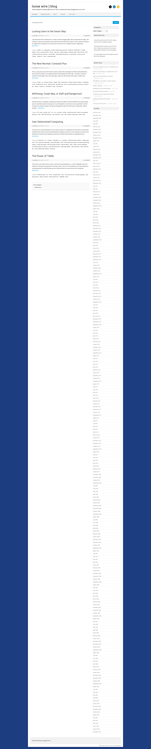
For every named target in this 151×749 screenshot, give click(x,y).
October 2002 (96, 712)
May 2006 (95, 593)
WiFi (65, 114)
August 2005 (96, 618)
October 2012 (96, 378)
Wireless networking (72, 114)
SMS (65, 84)
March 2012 (96, 398)
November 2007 (97, 542)
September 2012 (97, 381)
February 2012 (96, 401)
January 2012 (96, 403)
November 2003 (97, 678)
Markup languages (80, 174)
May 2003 (95, 695)
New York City (81, 52)
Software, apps (41, 174)
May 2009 (95, 491)
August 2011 (96, 418)
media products (73, 52)
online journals (51, 84)
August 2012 (96, 384)
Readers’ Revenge (97, 85)
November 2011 (97, 409)
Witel (80, 114)
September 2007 (97, 548)
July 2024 (95, 143)
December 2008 (97, 505)
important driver (44, 52)
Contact (62, 14)
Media (39, 50)
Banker (55, 82)
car (55, 112)
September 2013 (97, 353)
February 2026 (96, 112)
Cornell (64, 112)
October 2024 (96, 135)
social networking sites (54, 146)
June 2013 (95, 361)
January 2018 (96, 251)
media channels (64, 52)
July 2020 (95, 211)
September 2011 (97, 415)
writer (53, 86)
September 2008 (97, 514)
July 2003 (95, 689)
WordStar (52, 148)
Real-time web (59, 84)
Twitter (34, 56)
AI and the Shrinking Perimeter (100, 91)
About (55, 14)
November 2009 (97, 477)
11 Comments (86, 126)
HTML (38, 52)
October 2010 (96, 446)
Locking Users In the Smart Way (49, 31)
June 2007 (95, 556)
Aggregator (47, 50)
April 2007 (95, 562)
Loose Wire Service (69, 174)
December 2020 (97, 197)
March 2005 (96, 632)
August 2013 (96, 355)
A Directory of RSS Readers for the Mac (103, 76)
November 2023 (97, 157)
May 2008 (95, 525)
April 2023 (95, 160)
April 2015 (95, 313)
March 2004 (96, 666)
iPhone (51, 52)
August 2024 (96, 140)
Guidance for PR (45, 14)
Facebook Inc (77, 50)
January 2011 (96, 437)
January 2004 (96, 672)
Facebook (70, 50)
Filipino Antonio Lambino (75, 82)
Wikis (66, 176)
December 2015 (97, 293)
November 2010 (97, 443)
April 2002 (95, 723)
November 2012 (97, 375)
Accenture (64, 140)
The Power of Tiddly (43, 156)
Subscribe (34, 14)
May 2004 (95, 661)
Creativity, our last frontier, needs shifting (103, 94)
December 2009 (97, 474)
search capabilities (82, 144)
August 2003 (96, 686)
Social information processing (39, 54)
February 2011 (96, 434)
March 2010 (96, 466)
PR (38, 112)
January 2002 (96, 729)
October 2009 (96, 480)
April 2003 (95, 697)
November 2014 (97, 321)
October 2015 (96, 299)
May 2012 (95, 392)
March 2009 (96, 497)
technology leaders (65, 146)
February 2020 (96, 225)
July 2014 (95, 330)
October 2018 (96, 237)
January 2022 (96, 177)
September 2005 (97, 615)
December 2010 (97, 440)
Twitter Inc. (39, 56)
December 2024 (97, 129)
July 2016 (95, 279)
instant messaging (41, 144)
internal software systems (53, 144)
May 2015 (95, 310)
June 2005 (95, 624)
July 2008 (95, 519)
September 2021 (97, 183)
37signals (49, 140)
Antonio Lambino (48, 82)
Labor (71, 144)
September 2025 (97, 118)
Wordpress (118, 745)
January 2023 (96, 166)
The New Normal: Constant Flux (49, 63)
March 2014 (96, 338)
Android (53, 50)
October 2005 (96, 613)
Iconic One (101, 745)
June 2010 (95, 457)
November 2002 (97, 709)
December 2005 (97, 607)
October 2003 (96, 681)
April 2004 (95, 664)
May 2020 (95, 217)
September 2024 (97, 138)
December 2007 (97, 539)
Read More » (35, 45)
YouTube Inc (59, 86)
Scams (41, 112)
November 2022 (97, 169)
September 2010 (97, 449)
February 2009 (96, 500)
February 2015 (96, 316)
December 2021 (97, 180)
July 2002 (95, 717)
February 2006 (96, 601)
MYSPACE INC (39, 84)
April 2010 (95, 463)
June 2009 (95, 488)
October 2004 (96, 647)
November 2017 (97, 256)
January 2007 (96, 570)
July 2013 (95, 358)
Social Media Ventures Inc (62, 54)
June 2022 (95, 172)
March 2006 (96, 599)
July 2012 (95, 386)
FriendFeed (85, 82)
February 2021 (96, 191)
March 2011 (96, 432)
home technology (55, 142)
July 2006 (95, 587)
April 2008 (95, 528)
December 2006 (97, 573)
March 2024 (96, 146)
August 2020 (96, 208)
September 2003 (97, 683)
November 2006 (97, 576)
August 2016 (96, 276)
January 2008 (96, 536)
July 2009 (95, 485)
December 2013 (97, 347)
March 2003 (96, 700)
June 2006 (95, 590)
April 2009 (95, 494)
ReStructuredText (53, 176)
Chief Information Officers (74, 140)
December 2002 (97, 706)
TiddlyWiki (61, 176)
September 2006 (97, 582)
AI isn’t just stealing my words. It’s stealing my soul (105, 66)
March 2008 (96, 531)
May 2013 (95, 364)
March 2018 (96, 248)
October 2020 (96, 203)
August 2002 (96, 714)
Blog (59, 82)
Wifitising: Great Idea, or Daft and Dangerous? (57, 93)
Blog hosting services (61, 50)
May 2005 (95, 627)
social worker (72, 54)
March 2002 (96, 726)
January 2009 (96, 502)
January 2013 (96, 372)
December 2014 (97, 319)
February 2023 (96, 163)
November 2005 (97, 610)
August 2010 (96, 451)
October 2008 (96, 511)
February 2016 (96, 290)
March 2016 (96, 287)
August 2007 (96, 550)
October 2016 (96, 270)
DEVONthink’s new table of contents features (104, 81)
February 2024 (96, 149)
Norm (45, 84)
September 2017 (97, 259)
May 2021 (95, 188)
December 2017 (97, 253)
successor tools (81, 54)
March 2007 (96, 565)
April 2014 (95, 335)
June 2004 (95, 658)
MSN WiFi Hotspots (46, 114)
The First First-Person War (99, 103)
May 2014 (95, 333)
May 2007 (95, 559)
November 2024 (97, 132)
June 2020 (95, 214)
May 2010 (95, 460)
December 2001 (97, 731)
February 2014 (96, 341)
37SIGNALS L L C (57, 140)
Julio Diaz (56, 52)
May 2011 (95, 426)
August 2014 (96, 327)
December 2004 (97, 641)
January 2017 (96, 265)
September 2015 (97, 302)
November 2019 (97, 231)
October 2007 (96, 545)
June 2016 (95, 282)
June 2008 (95, 522)
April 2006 (95, 596)
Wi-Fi (62, 114)
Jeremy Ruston (56, 174)
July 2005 (95, 621)
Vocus (44, 56)
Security (45, 112)
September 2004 (97, 649)
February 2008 (96, 533)
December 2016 (97, 268)
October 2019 (96, 234)
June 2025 (95, 121)
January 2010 (96, 471)
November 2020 (97, 200)
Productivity (40, 140)
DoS (36, 142)
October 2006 (96, 579)
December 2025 (97, 115)
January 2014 (96, 344)
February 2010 (96, 468)
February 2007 (96, 567)
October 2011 (96, 412)
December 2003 (97, 675)
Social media (51, 54)
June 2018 (95, 242)
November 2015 (97, 296)
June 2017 (95, 262)
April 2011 (95, 429)
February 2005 (96, 635)
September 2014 (97, 324)
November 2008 (97, 508)
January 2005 (96, 638)
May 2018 (95, 245)
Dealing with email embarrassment (101, 98)
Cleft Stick (72, 14)
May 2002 (95, 720)
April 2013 (95, 367)
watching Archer (51, 56)
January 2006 (96, 604)
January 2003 (96, 703)
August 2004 (96, 652)
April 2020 (95, 220)
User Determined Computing (47, 121)
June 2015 (95, 307)
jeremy (35, 35)
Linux (62, 174)
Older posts (37, 187)
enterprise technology (44, 142)
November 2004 (97, 644)
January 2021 (96, 194)
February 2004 (96, 669)
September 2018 (97, 239)
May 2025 (95, 123)
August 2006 (96, 584)
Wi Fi (49, 112)
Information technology (70, 142)
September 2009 (97, 483)
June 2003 (95, 692)
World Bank (49, 86)
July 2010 (95, 454)
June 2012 (95, 389)
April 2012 (95, 395)
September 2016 (97, 273)
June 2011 (95, 423)
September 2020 (97, 205)
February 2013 (96, 369)
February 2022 (96, 174)
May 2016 (95, 285)
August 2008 (96, 516)
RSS (86, 52)
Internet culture (65, 144)
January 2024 (96, 152)
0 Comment (87, 35)
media (75, 144)
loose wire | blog (44, 6)
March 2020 (96, 222)
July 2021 (95, 186)
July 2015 (95, 304)
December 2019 (97, 228)
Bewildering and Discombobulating (102, 88)
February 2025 (96, 126)
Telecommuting (75, 146)
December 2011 (97, 406)
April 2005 (95, 630)
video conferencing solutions (41, 148)
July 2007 (95, 553)
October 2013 (96, 350)
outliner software (43, 176)
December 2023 (97, 154)
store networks (56, 114)
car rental (59, 112)
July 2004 (95, 655)
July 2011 (95, 420)
